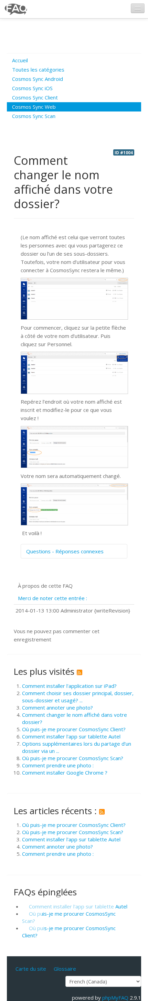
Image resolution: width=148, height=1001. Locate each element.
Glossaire (65, 968)
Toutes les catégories (38, 69)
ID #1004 (124, 152)
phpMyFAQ (115, 997)
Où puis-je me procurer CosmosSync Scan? (72, 758)
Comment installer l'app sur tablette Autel (71, 736)
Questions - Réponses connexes (65, 551)
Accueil (20, 60)
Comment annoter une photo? (57, 707)
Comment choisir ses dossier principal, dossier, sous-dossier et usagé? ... (78, 697)
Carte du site (30, 968)
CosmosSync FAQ (16, 9)
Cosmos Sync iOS (32, 88)
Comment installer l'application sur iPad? (69, 685)
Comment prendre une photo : (58, 765)
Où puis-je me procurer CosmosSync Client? (74, 729)
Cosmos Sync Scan (33, 116)
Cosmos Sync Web (34, 106)
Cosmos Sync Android (37, 78)
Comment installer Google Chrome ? (64, 772)
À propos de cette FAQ (45, 585)
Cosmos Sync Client (35, 97)
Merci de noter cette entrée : (52, 598)
